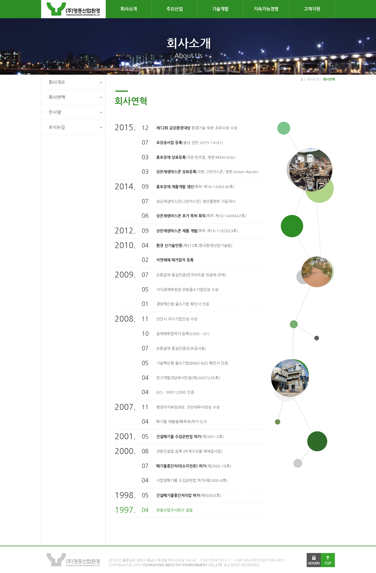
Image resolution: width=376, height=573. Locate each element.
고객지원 (312, 9)
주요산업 (174, 9)
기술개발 (220, 9)
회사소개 (128, 9)
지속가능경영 (266, 9)
